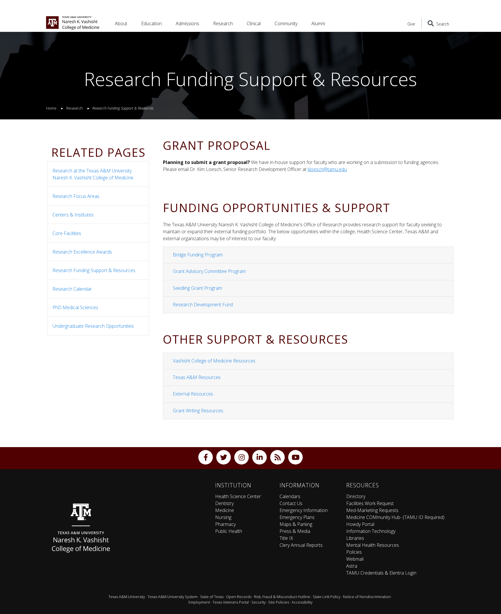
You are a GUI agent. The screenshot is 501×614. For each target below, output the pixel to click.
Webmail (355, 559)
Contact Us (290, 503)
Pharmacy (225, 524)
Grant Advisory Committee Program (209, 271)
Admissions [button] (187, 23)
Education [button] (151, 23)
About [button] (121, 23)
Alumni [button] (318, 23)
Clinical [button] (254, 23)
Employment (199, 602)
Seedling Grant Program (197, 288)
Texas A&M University (126, 596)
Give (411, 24)
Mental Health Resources (372, 545)
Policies (354, 552)
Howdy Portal (360, 524)
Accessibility (302, 602)
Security (258, 602)
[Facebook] (205, 457)
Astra (351, 566)
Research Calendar (72, 289)
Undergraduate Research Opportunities (93, 326)
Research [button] (223, 23)
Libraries (355, 538)
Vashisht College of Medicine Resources (214, 361)
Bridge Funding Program (198, 255)
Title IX (286, 538)
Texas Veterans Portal (231, 602)
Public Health (228, 531)
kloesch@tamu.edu (327, 169)
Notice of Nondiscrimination (367, 596)
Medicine (224, 510)
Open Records (238, 596)
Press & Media (294, 531)
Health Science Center (238, 496)
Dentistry (224, 503)
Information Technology (370, 531)
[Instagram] (241, 457)
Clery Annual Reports (301, 545)
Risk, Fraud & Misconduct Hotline (282, 596)
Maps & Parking (295, 524)
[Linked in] (259, 457)
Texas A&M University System (172, 596)
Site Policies (278, 602)
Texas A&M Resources (197, 377)
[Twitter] (223, 457)
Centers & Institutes (73, 215)
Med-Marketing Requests (372, 510)
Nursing (223, 517)
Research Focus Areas (75, 196)
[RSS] (277, 457)
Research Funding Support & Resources (93, 270)
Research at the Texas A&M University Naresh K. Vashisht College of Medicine (92, 174)
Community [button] (286, 23)
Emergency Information (303, 510)
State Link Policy (326, 596)
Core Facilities (66, 233)
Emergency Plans (297, 517)
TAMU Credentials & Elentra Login (381, 573)
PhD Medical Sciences (75, 307)
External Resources (193, 394)
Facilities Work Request (370, 503)
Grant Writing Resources (198, 410)
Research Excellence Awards (82, 252)
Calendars (289, 496)
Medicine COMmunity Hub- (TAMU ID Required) (395, 517)
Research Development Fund (203, 304)
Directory (355, 496)
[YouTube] (295, 457)
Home (51, 108)
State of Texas (212, 596)
